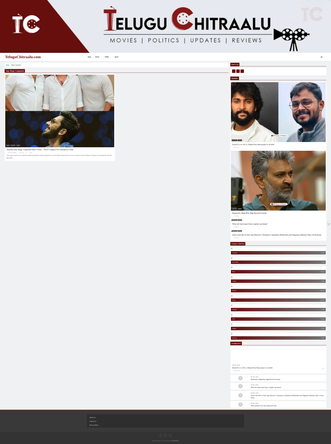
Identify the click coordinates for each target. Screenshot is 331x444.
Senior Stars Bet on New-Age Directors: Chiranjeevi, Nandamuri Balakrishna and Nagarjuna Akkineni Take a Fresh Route (276, 235)
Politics (107, 57)
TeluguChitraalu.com (23, 57)
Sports (116, 57)
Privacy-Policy (94, 425)
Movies (97, 57)
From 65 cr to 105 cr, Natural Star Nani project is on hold (253, 144)
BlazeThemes (175, 440)
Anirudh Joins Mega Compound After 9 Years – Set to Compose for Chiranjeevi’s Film (40, 150)
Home (89, 57)
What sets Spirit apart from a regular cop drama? (249, 224)
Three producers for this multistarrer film (264, 406)
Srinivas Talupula (12, 152)
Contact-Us (92, 421)
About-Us (92, 417)
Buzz (8, 145)
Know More (9, 158)
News (18, 145)
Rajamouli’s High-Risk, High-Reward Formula (249, 213)
